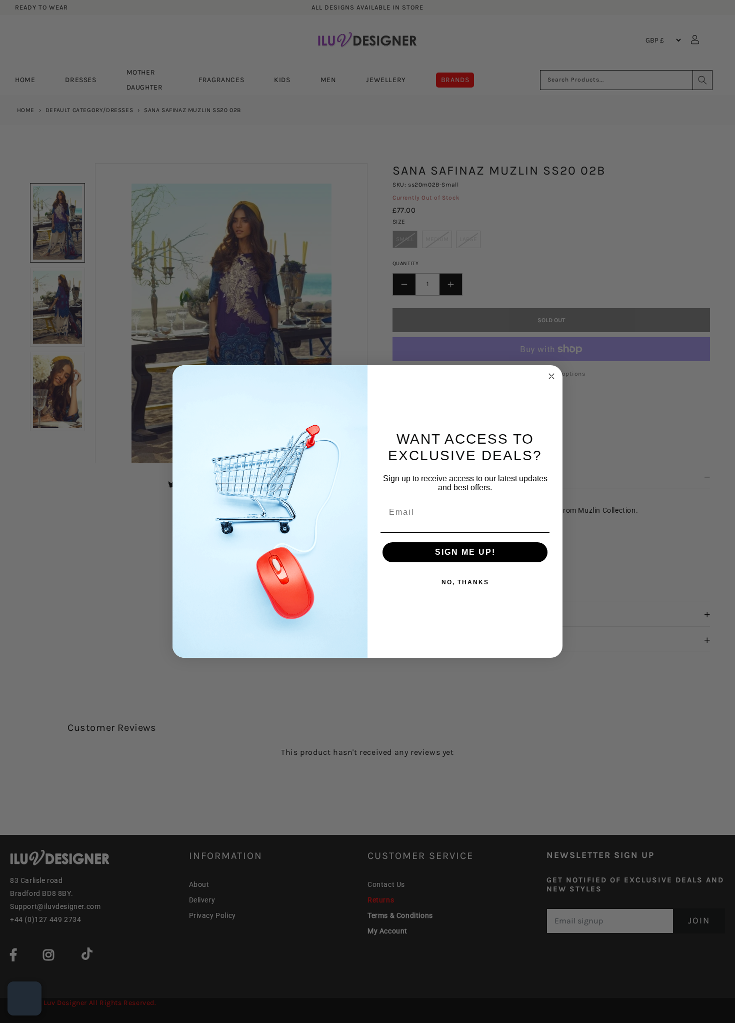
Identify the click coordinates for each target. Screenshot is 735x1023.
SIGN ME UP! (465, 552)
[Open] (25, 998)
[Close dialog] (552, 376)
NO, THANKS (465, 582)
